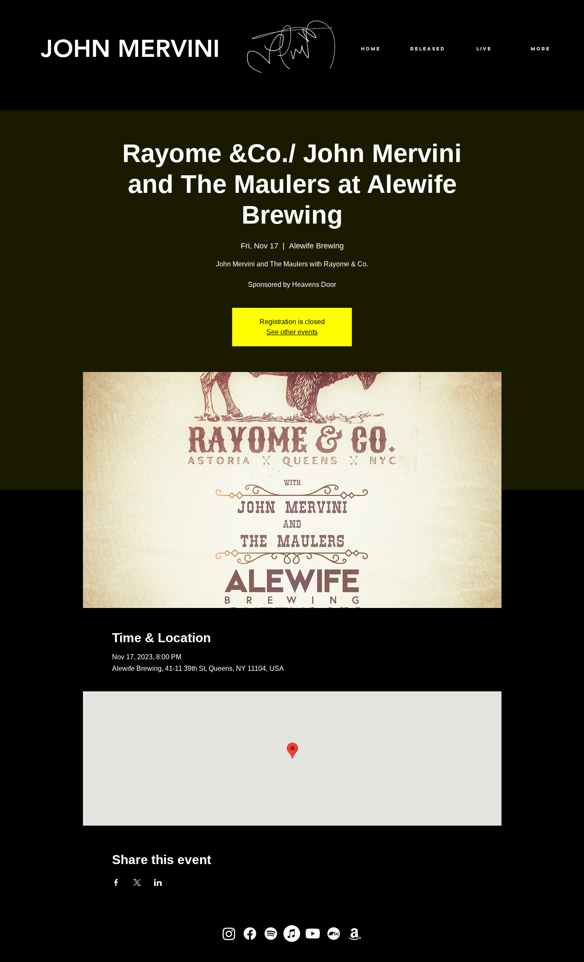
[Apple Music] (291, 933)
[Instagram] (229, 933)
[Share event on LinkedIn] (158, 882)
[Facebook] (250, 933)
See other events (292, 332)
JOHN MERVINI (130, 48)
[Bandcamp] (333, 933)
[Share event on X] (137, 882)
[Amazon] (354, 933)
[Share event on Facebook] (116, 882)
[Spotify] (271, 933)
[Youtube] (312, 933)
